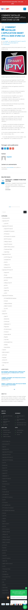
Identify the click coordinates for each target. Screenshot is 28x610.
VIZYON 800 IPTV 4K (8, 342)
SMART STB (6, 290)
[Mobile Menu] (24, 9)
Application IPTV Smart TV (16, 41)
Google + (10, 148)
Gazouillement (5, 148)
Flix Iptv (5, 275)
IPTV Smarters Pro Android (9, 236)
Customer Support (7, 432)
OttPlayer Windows (8, 303)
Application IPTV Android (7, 226)
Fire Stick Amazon (7, 329)
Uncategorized (5, 362)
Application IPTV (5, 220)
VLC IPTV (6, 308)
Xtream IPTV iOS (7, 267)
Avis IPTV (4, 311)
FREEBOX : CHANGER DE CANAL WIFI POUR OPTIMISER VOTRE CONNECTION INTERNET (13, 384)
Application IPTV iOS (6, 254)
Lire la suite (7, 189)
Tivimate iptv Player (8, 249)
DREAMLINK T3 (7, 324)
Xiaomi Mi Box (7, 347)
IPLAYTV (5, 262)
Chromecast (6, 321)
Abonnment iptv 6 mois (21, 422)
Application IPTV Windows (7, 295)
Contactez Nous (20, 430)
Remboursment (6, 430)
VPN (3, 365)
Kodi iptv (6, 301)
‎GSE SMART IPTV (7, 259)
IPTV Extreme (6, 234)
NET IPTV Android (7, 239)
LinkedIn (8, 148)
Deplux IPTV (6, 272)
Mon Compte (19, 432)
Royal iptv (4, 357)
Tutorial (18, 434)
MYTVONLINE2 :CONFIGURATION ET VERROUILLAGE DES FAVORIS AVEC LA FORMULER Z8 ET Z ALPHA (13, 372)
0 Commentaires (6, 44)
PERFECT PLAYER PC (8, 306)
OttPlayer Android (8, 241)
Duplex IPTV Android (8, 228)
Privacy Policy (6, 434)
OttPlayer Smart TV (8, 282)
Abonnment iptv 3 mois (21, 424)
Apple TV (6, 316)
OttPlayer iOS (7, 264)
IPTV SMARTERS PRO (8, 277)
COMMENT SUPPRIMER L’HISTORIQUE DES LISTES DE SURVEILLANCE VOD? (13, 378)
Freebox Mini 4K (7, 334)
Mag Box (6, 337)
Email (13, 148)
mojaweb (6, 41)
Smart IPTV (23, 41)
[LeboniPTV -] (5, 9)
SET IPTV (6, 285)
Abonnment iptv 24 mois (20, 420)
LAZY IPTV (6, 223)
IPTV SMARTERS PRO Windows (10, 298)
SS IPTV (5, 293)
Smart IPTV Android (8, 244)
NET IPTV (6, 280)
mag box (4, 349)
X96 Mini (6, 344)
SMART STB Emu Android (9, 246)
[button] (8, 206)
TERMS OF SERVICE (7, 436)
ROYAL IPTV (4, 360)
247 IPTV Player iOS (8, 257)
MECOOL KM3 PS (5, 352)
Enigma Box (6, 326)
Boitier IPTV (4, 313)
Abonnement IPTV (6, 218)
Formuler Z (6, 331)
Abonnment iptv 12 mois (20, 416)
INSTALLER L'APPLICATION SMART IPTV (10, 42)
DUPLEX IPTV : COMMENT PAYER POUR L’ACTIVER (15, 180)
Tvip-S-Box (6, 339)
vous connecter (10, 167)
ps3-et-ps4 (4, 355)
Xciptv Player (6, 252)
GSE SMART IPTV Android (9, 231)
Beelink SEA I (6, 319)
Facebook (2, 148)
